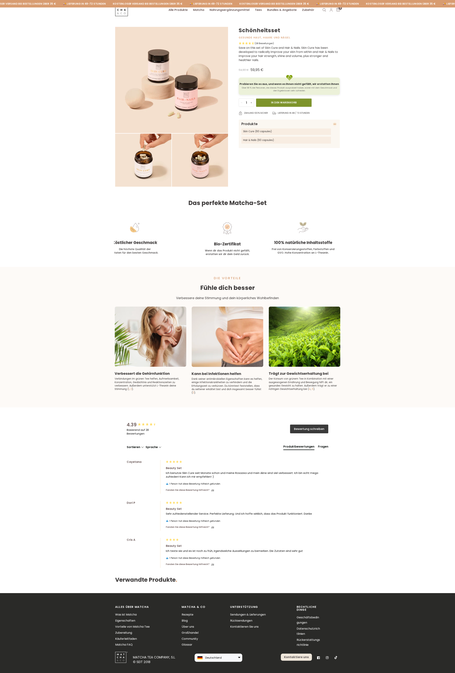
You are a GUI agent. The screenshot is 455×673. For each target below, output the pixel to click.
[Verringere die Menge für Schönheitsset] (241, 103)
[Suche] (324, 10)
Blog (185, 621)
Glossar (187, 645)
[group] (145, 425)
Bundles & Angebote (282, 10)
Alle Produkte (178, 10)
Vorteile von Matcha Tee (132, 627)
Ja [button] (212, 490)
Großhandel (190, 633)
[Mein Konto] (331, 10)
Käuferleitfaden (126, 639)
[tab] (298, 447)
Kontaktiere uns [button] (296, 657)
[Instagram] (327, 658)
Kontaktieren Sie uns (244, 627)
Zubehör (308, 10)
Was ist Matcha (126, 614)
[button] (289, 43)
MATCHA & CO (194, 607)
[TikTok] (336, 657)
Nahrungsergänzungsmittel (230, 10)
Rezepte (187, 614)
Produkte (249, 124)
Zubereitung (123, 633)
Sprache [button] (152, 447)
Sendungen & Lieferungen (248, 614)
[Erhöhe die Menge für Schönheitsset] (251, 103)
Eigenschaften (125, 621)
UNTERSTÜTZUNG (244, 607)
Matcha (198, 10)
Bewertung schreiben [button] (309, 429)
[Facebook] (318, 658)
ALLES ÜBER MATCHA (132, 607)
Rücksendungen (241, 621)
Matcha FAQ (124, 645)
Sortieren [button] (134, 447)
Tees (258, 10)
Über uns (188, 627)
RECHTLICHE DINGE (307, 608)
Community (190, 639)
